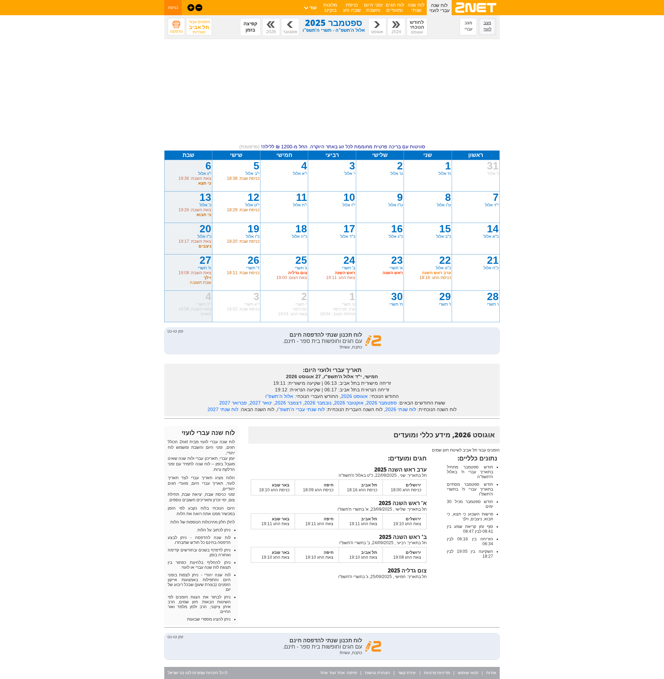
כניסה (173, 7)
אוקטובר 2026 (348, 403)
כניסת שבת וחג (352, 7)
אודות (491, 672)
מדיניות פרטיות (437, 672)
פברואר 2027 (233, 403)
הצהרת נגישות (377, 672)
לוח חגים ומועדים (395, 7)
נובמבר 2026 (317, 403)
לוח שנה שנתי (416, 7)
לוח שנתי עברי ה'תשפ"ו (301, 409)
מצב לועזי (487, 25)
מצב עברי (468, 25)
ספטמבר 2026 (381, 403)
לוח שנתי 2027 (223, 409)
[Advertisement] (332, 92)
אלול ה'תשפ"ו (279, 396)
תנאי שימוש (468, 672)
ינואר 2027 (261, 403)
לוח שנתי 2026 (400, 409)
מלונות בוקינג (330, 7)
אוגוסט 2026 (354, 396)
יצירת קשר (407, 672)
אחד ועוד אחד (332, 672)
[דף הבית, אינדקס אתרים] (476, 13)
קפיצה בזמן (250, 26)
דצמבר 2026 (288, 403)
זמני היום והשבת (373, 7)
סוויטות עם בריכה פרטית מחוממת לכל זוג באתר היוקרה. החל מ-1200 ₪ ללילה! (332, 146)
